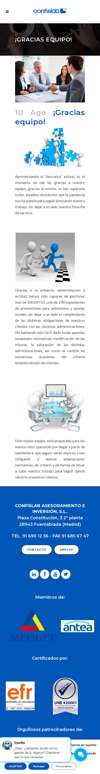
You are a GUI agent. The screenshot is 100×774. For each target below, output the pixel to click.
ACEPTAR (15, 766)
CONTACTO (36, 549)
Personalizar (64, 766)
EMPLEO (66, 549)
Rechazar (39, 766)
